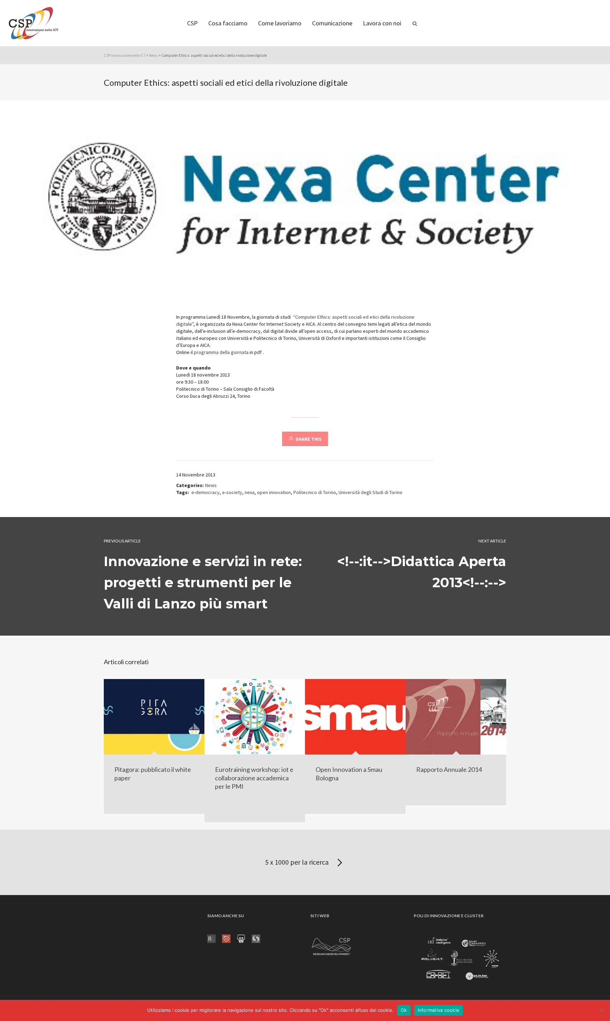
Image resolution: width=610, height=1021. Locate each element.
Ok (404, 1010)
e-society (232, 492)
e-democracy (205, 492)
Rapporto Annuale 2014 (449, 769)
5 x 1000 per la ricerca (297, 862)
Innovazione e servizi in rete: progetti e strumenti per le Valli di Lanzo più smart (203, 582)
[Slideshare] (244, 938)
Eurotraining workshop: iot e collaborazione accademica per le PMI (254, 777)
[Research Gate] (214, 938)
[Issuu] (229, 938)
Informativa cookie (439, 1010)
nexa (250, 492)
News (153, 55)
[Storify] (259, 938)
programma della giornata (221, 352)
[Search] (415, 23)
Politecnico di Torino (314, 492)
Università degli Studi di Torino (370, 492)
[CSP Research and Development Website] (331, 945)
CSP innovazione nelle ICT (124, 55)
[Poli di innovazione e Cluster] (460, 959)
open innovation (274, 492)
